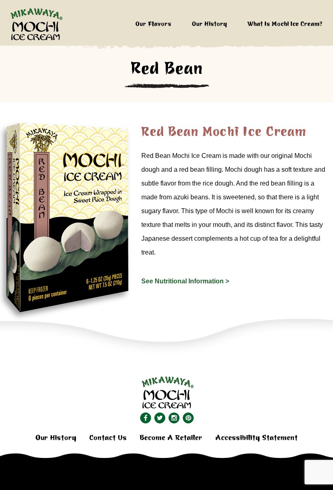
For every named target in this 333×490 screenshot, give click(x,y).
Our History (209, 24)
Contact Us (108, 438)
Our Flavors (153, 24)
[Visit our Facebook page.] (145, 418)
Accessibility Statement (256, 438)
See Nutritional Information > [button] (185, 281)
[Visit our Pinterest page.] (188, 418)
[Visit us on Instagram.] (174, 418)
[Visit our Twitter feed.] (159, 418)
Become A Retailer (171, 438)
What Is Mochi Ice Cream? (284, 24)
